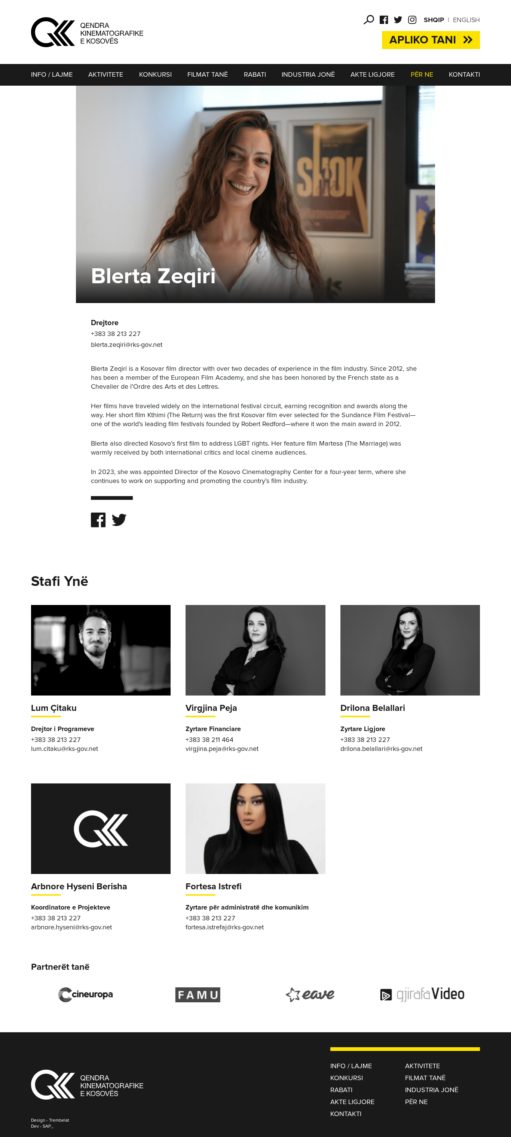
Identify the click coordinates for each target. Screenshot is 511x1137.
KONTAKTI (464, 74)
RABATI (255, 74)
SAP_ (48, 1126)
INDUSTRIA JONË (308, 74)
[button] (369, 20)
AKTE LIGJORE (373, 74)
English (466, 20)
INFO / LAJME (52, 74)
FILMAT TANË (207, 74)
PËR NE (422, 74)
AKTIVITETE (105, 74)
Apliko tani (422, 40)
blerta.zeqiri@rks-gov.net (126, 345)
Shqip (434, 20)
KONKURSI (155, 74)
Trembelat (59, 1120)
